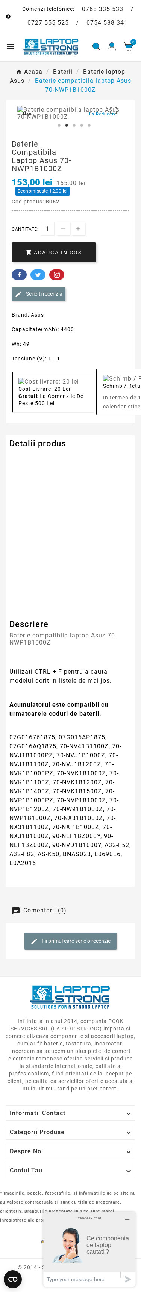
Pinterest (56, 274)
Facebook (19, 274)
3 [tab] (74, 125)
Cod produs (25, 458)
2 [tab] (67, 125)
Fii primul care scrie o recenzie (76, 941)
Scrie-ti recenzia (43, 294)
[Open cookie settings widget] (13, 1279)
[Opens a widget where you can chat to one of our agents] (89, 1249)
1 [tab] (59, 125)
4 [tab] (82, 125)
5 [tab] (89, 125)
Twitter (37, 274)
